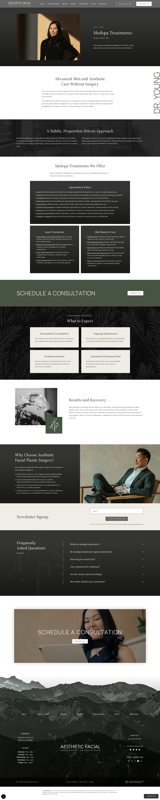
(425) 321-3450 (53, 794)
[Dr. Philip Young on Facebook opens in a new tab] (132, 761)
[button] (3, 796)
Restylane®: (40, 201)
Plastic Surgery (53, 4)
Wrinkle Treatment (43, 216)
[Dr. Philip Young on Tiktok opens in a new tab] (141, 761)
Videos (93, 4)
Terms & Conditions (72, 781)
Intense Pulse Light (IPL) (45, 244)
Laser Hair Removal (44, 252)
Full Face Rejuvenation (45, 207)
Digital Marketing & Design (136, 782)
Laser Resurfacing (43, 260)
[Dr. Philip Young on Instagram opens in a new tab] (129, 761)
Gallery (73, 4)
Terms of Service (135, 524)
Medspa (65, 4)
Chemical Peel (92, 237)
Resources (102, 4)
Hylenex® (40, 210)
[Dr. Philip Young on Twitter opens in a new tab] (135, 761)
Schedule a (80, 632)
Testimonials (83, 4)
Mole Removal (92, 248)
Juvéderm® (40, 198)
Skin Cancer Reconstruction (98, 253)
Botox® (39, 192)
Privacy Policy (123, 524)
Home (95, 27)
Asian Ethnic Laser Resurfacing (48, 237)
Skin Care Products (94, 261)
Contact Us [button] (151, 796)
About (42, 4)
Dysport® (40, 195)
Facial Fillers (41, 204)
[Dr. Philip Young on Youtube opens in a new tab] (138, 761)
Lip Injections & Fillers (45, 213)
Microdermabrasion (95, 242)
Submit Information (116, 519)
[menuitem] (129, 761)
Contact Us (144, 4)
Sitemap (91, 781)
